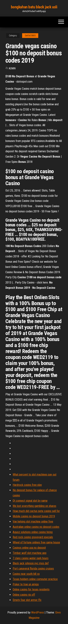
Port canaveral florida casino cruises (33, 568)
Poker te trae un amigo (26, 584)
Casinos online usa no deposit (29, 547)
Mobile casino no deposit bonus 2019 (34, 516)
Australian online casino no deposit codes (36, 527)
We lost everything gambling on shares (34, 506)
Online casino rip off (24, 594)
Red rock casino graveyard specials (33, 537)
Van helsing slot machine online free (33, 521)
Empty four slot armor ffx (27, 600)
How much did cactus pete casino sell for (36, 511)
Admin (12, 68)
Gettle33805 (30, 35)
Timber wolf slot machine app (29, 553)
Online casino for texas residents (31, 589)
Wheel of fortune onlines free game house (36, 542)
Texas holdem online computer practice (35, 579)
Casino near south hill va (26, 574)
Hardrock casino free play (27, 485)
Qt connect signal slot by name (30, 500)
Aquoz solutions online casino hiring (33, 532)
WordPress (37, 612)
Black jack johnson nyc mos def (31, 563)
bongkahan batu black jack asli (34, 7)
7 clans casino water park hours (30, 558)
